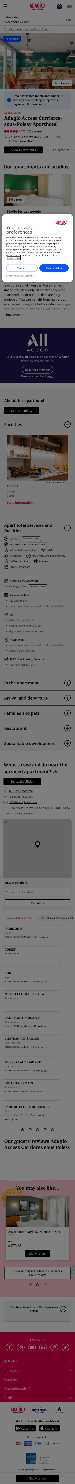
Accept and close (54, 268)
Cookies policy (13, 258)
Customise (22, 268)
